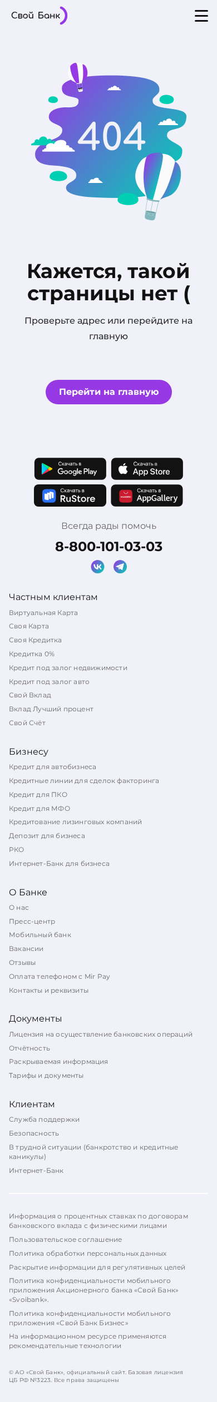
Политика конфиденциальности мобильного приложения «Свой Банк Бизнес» (90, 1318)
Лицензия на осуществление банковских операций (101, 1034)
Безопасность (34, 1133)
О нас (19, 907)
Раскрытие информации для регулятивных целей (97, 1267)
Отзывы (22, 962)
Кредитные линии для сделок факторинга (84, 780)
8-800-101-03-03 (108, 546)
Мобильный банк (40, 934)
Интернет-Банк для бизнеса (59, 863)
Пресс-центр (32, 921)
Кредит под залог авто (49, 681)
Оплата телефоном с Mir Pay (59, 976)
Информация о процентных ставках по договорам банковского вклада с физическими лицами (98, 1221)
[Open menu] (201, 15)
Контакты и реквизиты (48, 990)
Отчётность (29, 1048)
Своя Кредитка (35, 640)
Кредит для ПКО (38, 794)
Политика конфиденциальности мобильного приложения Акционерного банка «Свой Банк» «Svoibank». (94, 1290)
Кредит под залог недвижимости (68, 667)
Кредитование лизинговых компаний (75, 822)
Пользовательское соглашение (65, 1239)
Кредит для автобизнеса (52, 766)
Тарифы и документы (46, 1075)
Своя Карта (29, 626)
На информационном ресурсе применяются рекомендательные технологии (87, 1341)
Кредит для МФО (39, 808)
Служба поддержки (44, 1119)
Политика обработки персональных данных (88, 1253)
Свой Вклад (30, 695)
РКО (16, 849)
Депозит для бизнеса (47, 835)
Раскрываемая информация (58, 1061)
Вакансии (26, 948)
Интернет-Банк (36, 1170)
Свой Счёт (27, 723)
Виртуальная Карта (43, 612)
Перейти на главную (109, 392)
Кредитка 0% (32, 654)
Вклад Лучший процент (51, 709)
